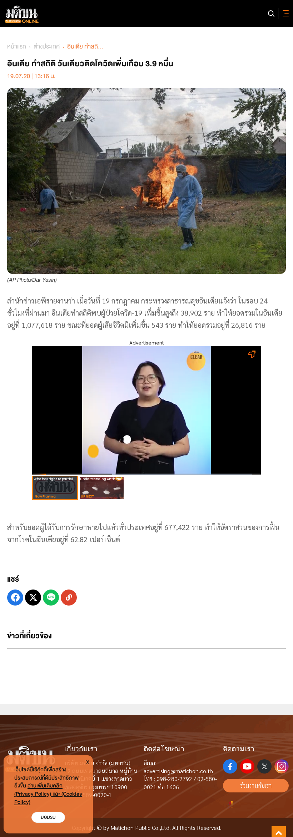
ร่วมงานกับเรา (256, 785)
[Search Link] (271, 13)
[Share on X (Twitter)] (33, 598)
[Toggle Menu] (284, 13)
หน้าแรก (16, 46)
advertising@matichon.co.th (178, 771)
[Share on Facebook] (15, 598)
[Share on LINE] (51, 598)
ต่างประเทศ (47, 46)
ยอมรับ (48, 817)
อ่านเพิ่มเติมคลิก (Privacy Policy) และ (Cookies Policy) (48, 794)
